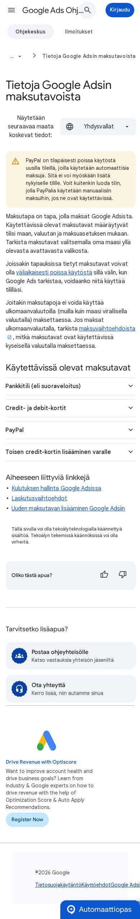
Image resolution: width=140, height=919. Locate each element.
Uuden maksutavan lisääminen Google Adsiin (68, 508)
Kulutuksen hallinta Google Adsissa (56, 488)
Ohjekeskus (30, 31)
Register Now (27, 819)
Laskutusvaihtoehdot (39, 498)
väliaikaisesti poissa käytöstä (54, 272)
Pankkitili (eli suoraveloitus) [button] (43, 386)
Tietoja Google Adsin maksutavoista (89, 56)
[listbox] (98, 126)
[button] (11, 10)
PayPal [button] (14, 430)
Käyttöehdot (96, 885)
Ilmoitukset (79, 31)
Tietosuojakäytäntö (58, 885)
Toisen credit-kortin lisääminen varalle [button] (58, 452)
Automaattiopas (105, 909)
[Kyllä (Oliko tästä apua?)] (104, 575)
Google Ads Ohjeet (54, 10)
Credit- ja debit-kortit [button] (35, 408)
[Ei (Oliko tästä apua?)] (123, 575)
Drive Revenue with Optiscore (41, 762)
